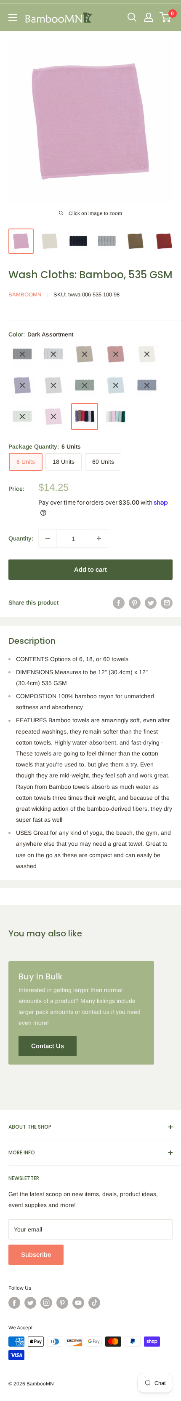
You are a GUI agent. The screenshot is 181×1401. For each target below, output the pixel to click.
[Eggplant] (22, 385)
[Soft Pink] (53, 416)
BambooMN (24, 294)
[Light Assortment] (115, 416)
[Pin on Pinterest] (135, 602)
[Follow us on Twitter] (30, 1303)
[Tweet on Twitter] (151, 602)
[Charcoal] (53, 354)
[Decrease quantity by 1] (47, 538)
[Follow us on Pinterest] (62, 1303)
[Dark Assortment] (84, 416)
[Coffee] (84, 354)
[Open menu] (12, 17)
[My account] (148, 17)
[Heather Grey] (53, 385)
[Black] (22, 354)
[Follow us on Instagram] (46, 1303)
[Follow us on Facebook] (14, 1303)
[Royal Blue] (146, 385)
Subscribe (36, 1254)
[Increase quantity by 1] (99, 538)
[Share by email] (167, 602)
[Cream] (146, 354)
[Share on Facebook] (119, 602)
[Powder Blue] (115, 385)
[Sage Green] (22, 416)
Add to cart (90, 569)
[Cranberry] (115, 354)
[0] (165, 17)
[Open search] (132, 17)
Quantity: (20, 538)
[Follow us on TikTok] (94, 1303)
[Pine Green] (84, 385)
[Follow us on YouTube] (78, 1303)
